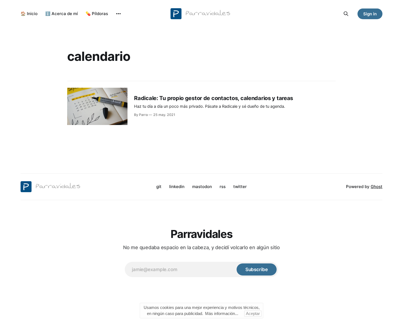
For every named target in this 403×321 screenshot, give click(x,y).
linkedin (177, 186)
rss (223, 186)
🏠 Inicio (29, 13)
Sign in (370, 13)
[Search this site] (346, 13)
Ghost (376, 186)
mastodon (202, 186)
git (158, 186)
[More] (118, 13)
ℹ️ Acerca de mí (61, 13)
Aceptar (253, 313)
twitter (240, 186)
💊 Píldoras (97, 13)
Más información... (221, 313)
